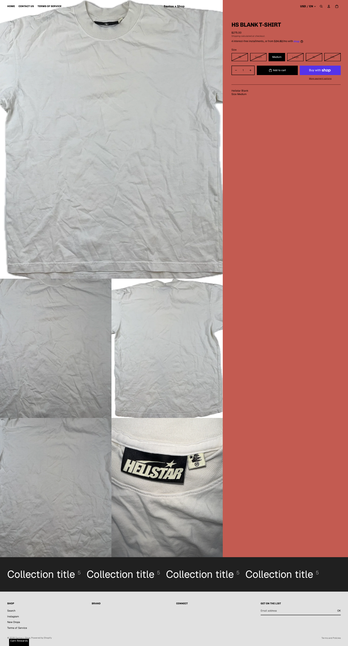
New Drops (13, 622)
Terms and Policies (331, 638)
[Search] (321, 6)
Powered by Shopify (41, 637)
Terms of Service (17, 628)
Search (11, 610)
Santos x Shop (22, 637)
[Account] (329, 6)
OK (339, 610)
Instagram (13, 616)
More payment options (320, 78)
